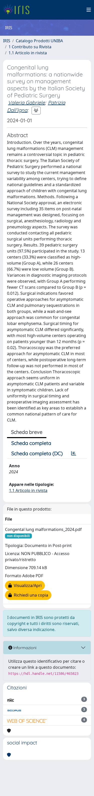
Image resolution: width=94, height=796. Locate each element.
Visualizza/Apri (27, 585)
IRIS (6, 41)
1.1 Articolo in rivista (28, 53)
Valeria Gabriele (26, 102)
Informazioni (24, 647)
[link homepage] (18, 10)
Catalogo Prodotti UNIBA (39, 41)
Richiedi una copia (30, 595)
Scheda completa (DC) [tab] (37, 453)
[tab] (73, 453)
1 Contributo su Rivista (30, 47)
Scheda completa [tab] (31, 443)
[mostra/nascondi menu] (88, 9)
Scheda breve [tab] (26, 432)
